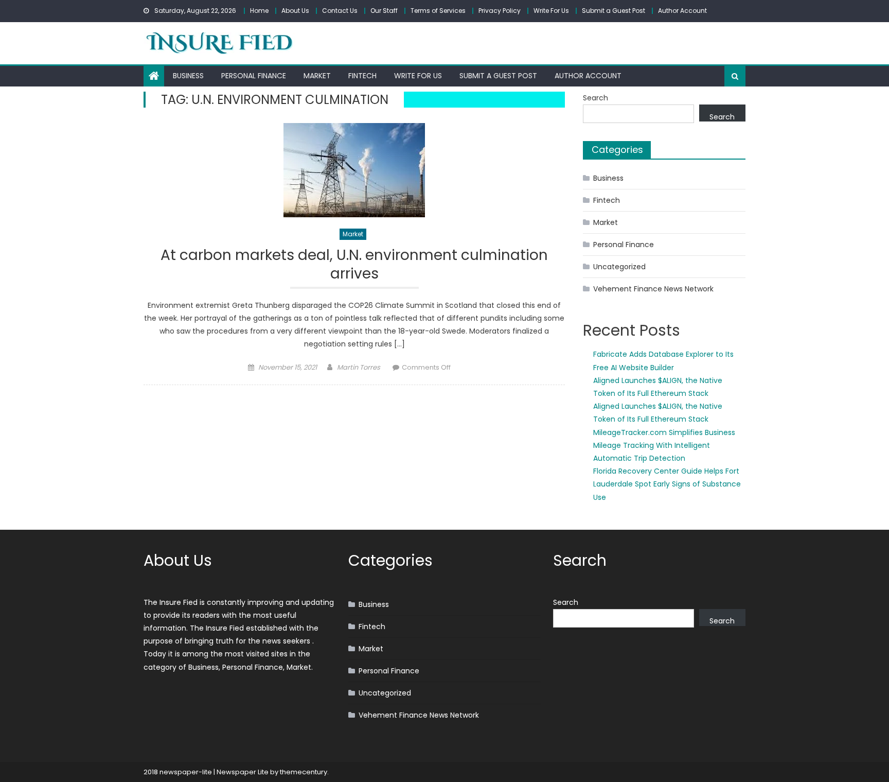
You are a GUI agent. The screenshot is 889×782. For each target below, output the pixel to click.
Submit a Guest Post (613, 10)
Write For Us (551, 10)
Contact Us (340, 10)
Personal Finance (253, 76)
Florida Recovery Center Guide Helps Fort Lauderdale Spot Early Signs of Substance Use (667, 484)
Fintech (362, 76)
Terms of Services (438, 10)
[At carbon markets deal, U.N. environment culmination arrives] (354, 170)
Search (595, 98)
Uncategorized (619, 267)
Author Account (682, 10)
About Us (295, 10)
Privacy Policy (499, 10)
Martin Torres (358, 367)
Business (188, 76)
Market (317, 76)
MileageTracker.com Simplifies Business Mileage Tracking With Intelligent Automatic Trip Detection (664, 445)
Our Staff (384, 10)
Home (259, 10)
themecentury (303, 772)
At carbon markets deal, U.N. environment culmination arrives (354, 265)
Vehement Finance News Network (653, 289)
